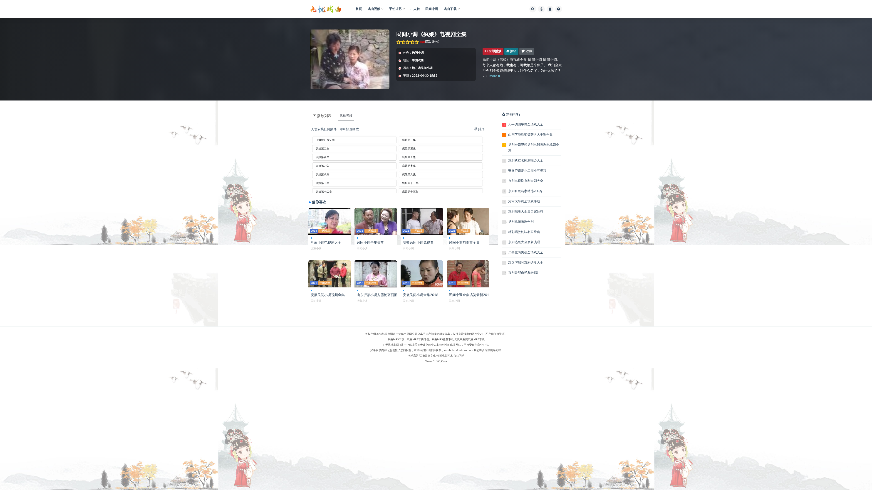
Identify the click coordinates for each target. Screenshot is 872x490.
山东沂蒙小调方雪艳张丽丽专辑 (380, 295)
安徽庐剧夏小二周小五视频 (527, 170)
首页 (359, 9)
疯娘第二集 (322, 148)
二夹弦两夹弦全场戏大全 (525, 252)
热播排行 (513, 114)
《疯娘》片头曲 (325, 140)
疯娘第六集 (322, 165)
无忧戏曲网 (392, 344)
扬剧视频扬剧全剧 (521, 221)
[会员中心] (550, 9)
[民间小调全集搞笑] (375, 221)
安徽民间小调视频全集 (328, 295)
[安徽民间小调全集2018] (422, 273)
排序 (481, 129)
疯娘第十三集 (410, 191)
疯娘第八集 (322, 174)
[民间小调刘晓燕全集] (468, 221)
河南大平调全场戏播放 (524, 201)
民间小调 (431, 9)
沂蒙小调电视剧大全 (326, 242)
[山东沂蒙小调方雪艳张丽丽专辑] (375, 273)
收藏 (528, 51)
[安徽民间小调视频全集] (329, 273)
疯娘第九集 (409, 174)
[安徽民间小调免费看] (422, 221)
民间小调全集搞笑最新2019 (470, 295)
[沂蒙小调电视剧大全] (329, 221)
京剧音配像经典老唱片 (524, 272)
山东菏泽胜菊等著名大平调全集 (530, 134)
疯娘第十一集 (410, 183)
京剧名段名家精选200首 (525, 191)
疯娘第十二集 (324, 191)
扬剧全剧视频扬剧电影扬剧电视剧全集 (533, 147)
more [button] (493, 76)
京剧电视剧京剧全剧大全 (525, 181)
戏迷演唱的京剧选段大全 (525, 262)
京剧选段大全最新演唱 (524, 242)
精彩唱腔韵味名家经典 (524, 232)
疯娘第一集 (409, 140)
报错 (512, 51)
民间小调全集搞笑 (370, 242)
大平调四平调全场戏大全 (525, 124)
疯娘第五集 (409, 157)
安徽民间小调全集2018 (420, 295)
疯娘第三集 (409, 148)
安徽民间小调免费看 (418, 242)
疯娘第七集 (409, 165)
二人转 (415, 9)
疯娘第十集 (322, 183)
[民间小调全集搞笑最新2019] (468, 273)
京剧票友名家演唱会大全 (525, 160)
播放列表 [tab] (324, 116)
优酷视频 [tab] (346, 116)
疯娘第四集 (322, 157)
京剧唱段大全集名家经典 (525, 211)
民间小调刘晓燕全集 (464, 242)
